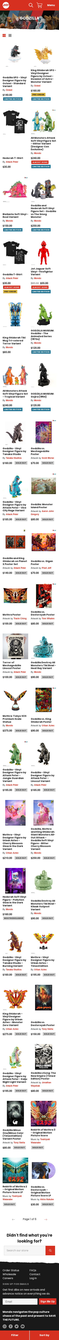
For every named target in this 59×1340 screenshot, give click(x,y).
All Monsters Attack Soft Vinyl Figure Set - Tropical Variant (15, 393)
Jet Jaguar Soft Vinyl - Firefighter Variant (42, 271)
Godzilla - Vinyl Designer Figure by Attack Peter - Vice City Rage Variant (14, 506)
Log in (33, 1278)
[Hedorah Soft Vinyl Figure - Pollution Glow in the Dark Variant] (15, 881)
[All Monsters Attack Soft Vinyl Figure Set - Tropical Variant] (15, 375)
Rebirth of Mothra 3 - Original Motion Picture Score (43, 1132)
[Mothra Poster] (15, 596)
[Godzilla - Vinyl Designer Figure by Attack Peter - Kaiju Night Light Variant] (15, 1057)
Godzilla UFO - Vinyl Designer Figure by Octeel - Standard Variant (15, 82)
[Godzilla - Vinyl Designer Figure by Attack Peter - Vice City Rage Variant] (15, 486)
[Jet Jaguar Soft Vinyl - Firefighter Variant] (43, 252)
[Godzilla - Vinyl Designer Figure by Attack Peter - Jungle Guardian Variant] (15, 753)
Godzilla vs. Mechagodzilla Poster (40, 451)
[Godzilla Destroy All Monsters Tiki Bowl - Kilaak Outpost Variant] (43, 881)
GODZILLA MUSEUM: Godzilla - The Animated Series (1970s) (42, 335)
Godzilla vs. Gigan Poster (42, 563)
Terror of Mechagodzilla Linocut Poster (12, 665)
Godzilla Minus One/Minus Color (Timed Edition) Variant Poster (13, 1134)
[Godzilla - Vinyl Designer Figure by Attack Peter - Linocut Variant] (43, 753)
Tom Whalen (48, 618)
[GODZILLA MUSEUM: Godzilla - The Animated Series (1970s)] (43, 314)
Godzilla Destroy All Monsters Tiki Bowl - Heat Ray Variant (43, 665)
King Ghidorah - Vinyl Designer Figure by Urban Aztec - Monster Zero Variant (13, 1019)
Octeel (9, 89)
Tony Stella (47, 1028)
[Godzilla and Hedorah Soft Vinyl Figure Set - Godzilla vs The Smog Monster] (43, 189)
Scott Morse (48, 457)
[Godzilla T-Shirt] (15, 252)
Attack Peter (12, 161)
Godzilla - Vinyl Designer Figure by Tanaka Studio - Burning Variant (14, 962)
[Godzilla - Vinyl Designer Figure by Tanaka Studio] (15, 432)
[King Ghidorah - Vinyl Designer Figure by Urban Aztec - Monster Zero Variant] (15, 997)
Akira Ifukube (47, 1199)
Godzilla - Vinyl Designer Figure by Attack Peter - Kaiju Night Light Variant (15, 1078)
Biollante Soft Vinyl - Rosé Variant (15, 216)
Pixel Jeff (46, 567)
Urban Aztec (48, 725)
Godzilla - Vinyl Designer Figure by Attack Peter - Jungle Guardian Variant (14, 775)
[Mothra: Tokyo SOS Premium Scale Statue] (15, 700)
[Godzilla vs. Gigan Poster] (43, 542)
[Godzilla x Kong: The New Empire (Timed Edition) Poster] (43, 1057)
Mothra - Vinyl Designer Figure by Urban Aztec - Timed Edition (42, 962)
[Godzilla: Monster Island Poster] (43, 486)
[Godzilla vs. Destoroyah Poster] (43, 596)
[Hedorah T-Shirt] (15, 122)
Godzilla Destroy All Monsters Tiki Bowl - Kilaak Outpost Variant (43, 905)
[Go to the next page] (46, 1219)
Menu (51, 5)
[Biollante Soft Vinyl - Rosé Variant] (15, 189)
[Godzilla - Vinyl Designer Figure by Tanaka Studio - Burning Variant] (15, 941)
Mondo (37, 153)
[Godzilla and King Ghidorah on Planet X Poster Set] (15, 542)
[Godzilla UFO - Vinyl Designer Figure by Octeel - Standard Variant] (15, 54)
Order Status (11, 1270)
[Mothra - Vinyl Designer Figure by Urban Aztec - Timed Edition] (43, 941)
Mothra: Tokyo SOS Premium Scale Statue (14, 718)
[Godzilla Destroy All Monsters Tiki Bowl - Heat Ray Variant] (43, 646)
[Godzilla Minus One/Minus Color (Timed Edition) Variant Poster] (15, 1113)
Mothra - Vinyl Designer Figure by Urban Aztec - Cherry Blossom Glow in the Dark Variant (14, 842)
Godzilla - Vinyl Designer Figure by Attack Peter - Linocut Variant (42, 777)
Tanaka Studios (13, 457)
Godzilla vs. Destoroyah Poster (43, 613)
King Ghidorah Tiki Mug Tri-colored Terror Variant (14, 340)
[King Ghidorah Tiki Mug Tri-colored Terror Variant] (15, 314)
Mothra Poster (12, 614)
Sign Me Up (47, 1301)
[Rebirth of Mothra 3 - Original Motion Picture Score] (43, 1113)
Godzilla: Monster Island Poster (42, 506)
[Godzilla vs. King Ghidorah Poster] (43, 700)
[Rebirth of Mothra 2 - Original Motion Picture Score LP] (15, 1170)
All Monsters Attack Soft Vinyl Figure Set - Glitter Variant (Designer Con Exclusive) (43, 143)
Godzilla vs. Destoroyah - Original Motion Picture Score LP (41, 1191)
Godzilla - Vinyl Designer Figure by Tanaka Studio (14, 451)
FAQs (33, 1270)
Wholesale (9, 1274)
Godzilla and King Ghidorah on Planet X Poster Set (15, 561)
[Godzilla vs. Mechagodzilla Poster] (43, 432)
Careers (8, 1278)
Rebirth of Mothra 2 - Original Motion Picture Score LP (15, 1189)
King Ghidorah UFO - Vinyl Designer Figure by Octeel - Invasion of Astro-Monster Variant (43, 76)
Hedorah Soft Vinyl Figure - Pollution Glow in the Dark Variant (14, 901)
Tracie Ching (20, 618)
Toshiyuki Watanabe (40, 1141)
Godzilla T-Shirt (12, 274)
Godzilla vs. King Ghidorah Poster (41, 720)
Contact (35, 1274)
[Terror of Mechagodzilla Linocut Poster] (15, 646)
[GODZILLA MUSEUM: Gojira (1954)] (43, 375)
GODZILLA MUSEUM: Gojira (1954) (42, 395)
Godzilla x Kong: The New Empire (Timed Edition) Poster (43, 1075)
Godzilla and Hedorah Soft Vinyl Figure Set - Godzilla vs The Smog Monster (43, 211)
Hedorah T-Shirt (13, 158)
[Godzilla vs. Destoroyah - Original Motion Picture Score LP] (43, 1170)
